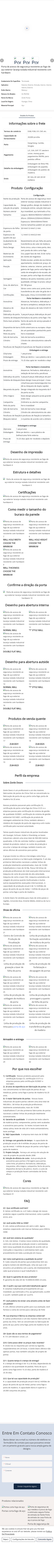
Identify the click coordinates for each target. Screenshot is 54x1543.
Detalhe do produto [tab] (27, 116)
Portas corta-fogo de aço (13, 1511)
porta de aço (19, 1026)
